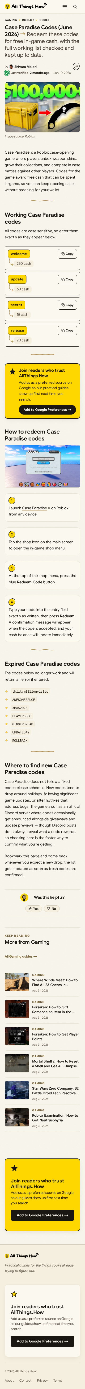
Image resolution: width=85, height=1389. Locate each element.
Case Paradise (34, 508)
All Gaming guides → (21, 956)
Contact (25, 1380)
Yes (35, 909)
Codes (44, 20)
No (54, 909)
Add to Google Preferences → (47, 409)
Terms (57, 1380)
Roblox (28, 20)
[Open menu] (64, 6)
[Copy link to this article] (76, 66)
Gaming (11, 20)
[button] (42, 466)
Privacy (42, 1380)
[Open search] (75, 6)
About (9, 1380)
